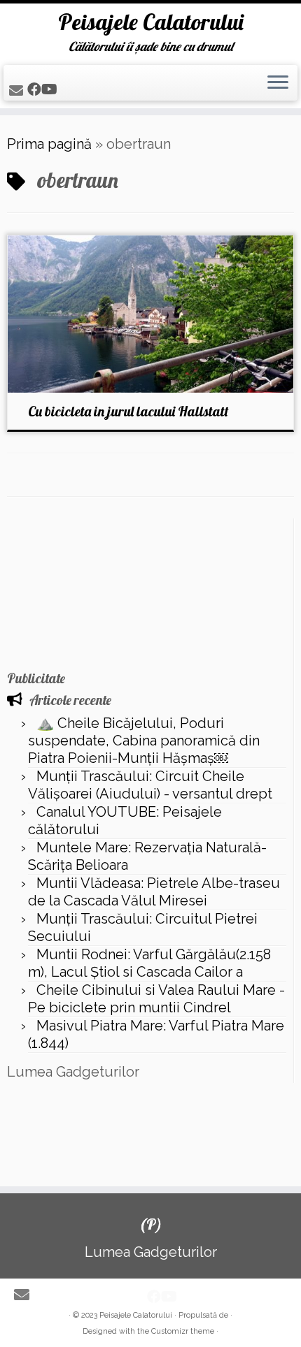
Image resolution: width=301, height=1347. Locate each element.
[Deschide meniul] (277, 83)
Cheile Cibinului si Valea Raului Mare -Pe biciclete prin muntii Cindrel (156, 999)
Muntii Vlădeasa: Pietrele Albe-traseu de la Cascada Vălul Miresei (154, 892)
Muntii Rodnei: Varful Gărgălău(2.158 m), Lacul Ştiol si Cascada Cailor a (149, 963)
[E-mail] (18, 90)
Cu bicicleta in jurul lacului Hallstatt (128, 411)
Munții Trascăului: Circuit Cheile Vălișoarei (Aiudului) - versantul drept (150, 785)
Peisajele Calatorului (151, 21)
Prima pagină (49, 144)
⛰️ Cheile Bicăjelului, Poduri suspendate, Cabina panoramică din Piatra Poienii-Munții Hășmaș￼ (144, 740)
